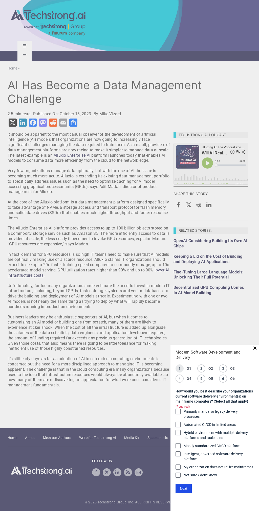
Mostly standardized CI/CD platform (212, 446)
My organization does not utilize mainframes (218, 467)
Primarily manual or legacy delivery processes (211, 414)
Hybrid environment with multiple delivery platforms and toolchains (216, 435)
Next (183, 488)
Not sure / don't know (200, 475)
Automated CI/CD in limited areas (210, 425)
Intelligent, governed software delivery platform (213, 456)
